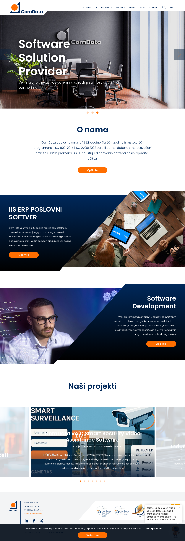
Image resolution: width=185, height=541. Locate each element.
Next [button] (179, 54)
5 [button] (96, 481)
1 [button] (88, 113)
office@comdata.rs (33, 514)
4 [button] (92, 481)
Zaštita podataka (153, 528)
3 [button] (97, 113)
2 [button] (92, 113)
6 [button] (100, 481)
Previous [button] (5, 54)
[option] (92, 54)
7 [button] (104, 481)
